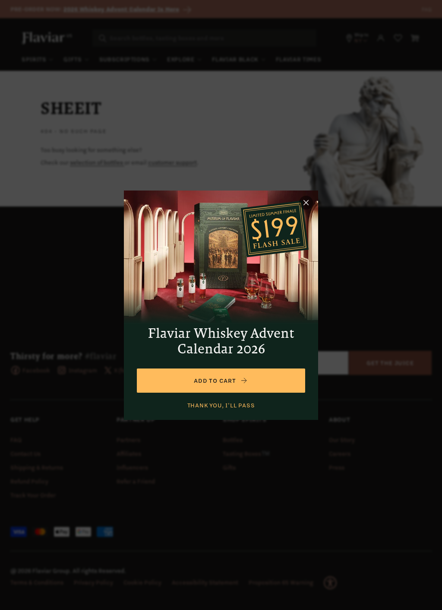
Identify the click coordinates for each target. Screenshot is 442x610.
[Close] (306, 203)
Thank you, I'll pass (221, 405)
